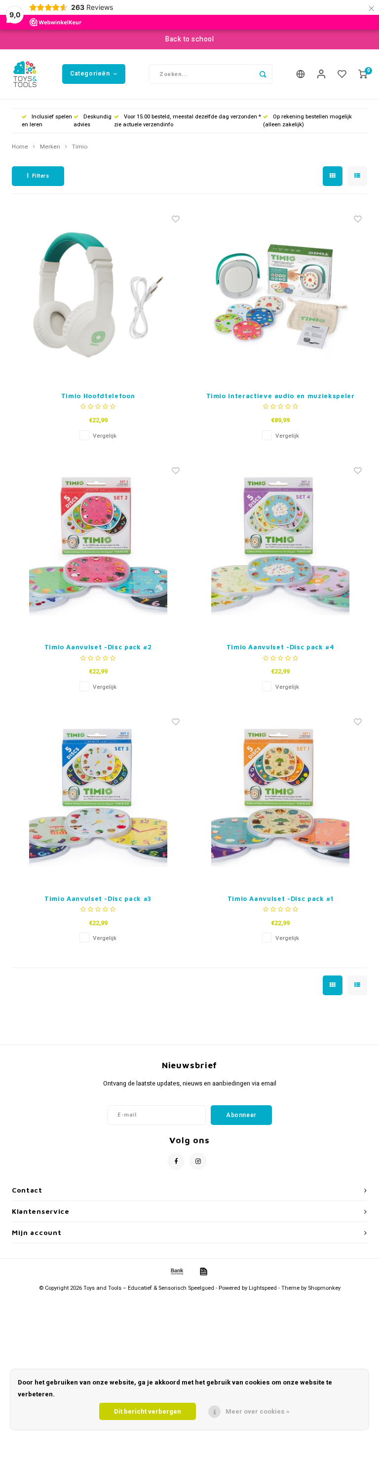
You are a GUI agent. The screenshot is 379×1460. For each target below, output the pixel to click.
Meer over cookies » (258, 1411)
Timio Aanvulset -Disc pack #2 (98, 647)
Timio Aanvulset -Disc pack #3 (98, 898)
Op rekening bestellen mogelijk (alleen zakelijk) (307, 120)
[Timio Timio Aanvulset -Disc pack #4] (280, 546)
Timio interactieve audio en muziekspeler (280, 396)
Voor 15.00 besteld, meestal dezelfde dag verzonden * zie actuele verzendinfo (187, 120)
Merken (50, 147)
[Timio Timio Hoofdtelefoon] (98, 295)
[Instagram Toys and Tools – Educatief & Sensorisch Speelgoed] (198, 1161)
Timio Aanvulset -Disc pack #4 (281, 647)
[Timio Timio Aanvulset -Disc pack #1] (280, 797)
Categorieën (90, 73)
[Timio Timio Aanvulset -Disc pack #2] (98, 546)
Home (20, 147)
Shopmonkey (324, 1288)
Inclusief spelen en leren (47, 120)
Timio (79, 147)
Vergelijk (104, 436)
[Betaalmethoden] (176, 1271)
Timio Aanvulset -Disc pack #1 (280, 898)
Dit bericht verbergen (147, 1411)
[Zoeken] (262, 74)
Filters (40, 176)
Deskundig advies (93, 120)
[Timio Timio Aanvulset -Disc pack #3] (98, 797)
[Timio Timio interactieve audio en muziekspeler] (280, 295)
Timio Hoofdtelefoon (98, 396)
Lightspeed (263, 1288)
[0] (362, 74)
